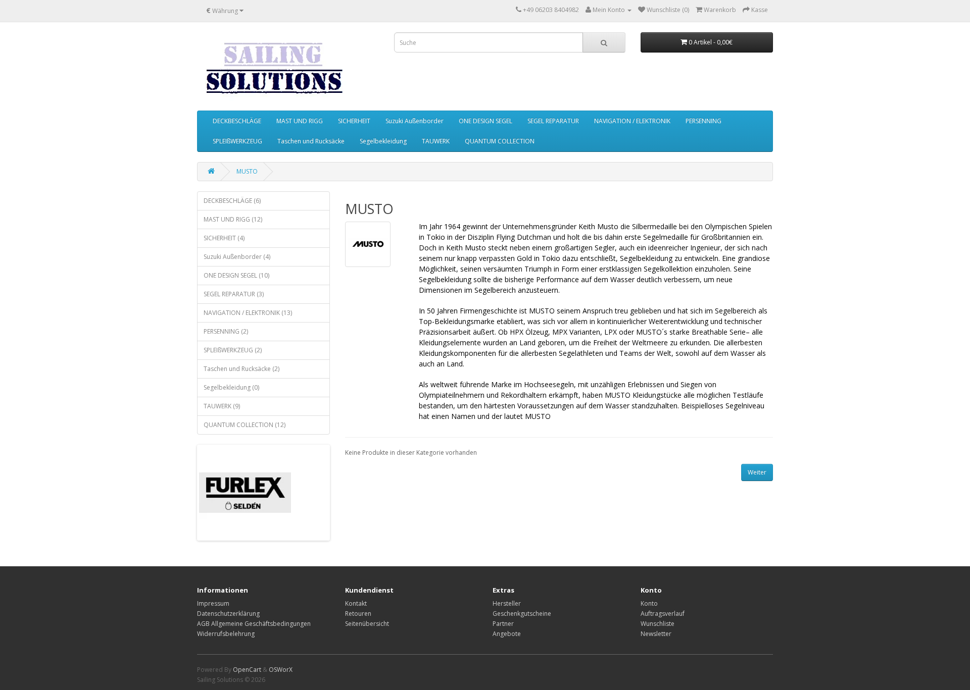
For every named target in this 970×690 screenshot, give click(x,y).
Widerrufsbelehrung (226, 633)
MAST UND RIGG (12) (233, 219)
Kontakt (356, 603)
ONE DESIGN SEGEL (485, 121)
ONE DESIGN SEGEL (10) (236, 275)
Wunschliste (657, 623)
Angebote (507, 633)
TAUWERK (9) (222, 406)
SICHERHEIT (354, 121)
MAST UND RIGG (299, 121)
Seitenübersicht (367, 623)
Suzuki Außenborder (414, 121)
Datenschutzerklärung (228, 613)
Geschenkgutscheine (522, 613)
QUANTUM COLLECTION (500, 141)
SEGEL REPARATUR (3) (234, 294)
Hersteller (507, 603)
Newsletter (656, 633)
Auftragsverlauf (663, 613)
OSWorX (281, 669)
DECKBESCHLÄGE (237, 121)
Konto (649, 603)
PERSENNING (703, 121)
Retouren (358, 613)
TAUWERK (436, 141)
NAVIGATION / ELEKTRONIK (632, 121)
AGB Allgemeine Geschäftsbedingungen (254, 623)
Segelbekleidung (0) (231, 387)
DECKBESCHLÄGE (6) (232, 200)
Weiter (757, 472)
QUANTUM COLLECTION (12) (244, 424)
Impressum (213, 603)
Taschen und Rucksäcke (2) (241, 368)
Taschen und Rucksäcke (311, 141)
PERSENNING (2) (226, 331)
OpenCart (247, 669)
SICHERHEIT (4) (224, 238)
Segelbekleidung (383, 141)
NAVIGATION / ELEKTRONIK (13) (248, 312)
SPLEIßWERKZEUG (237, 141)
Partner (503, 623)
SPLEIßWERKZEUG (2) (233, 350)
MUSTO (247, 171)
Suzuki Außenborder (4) (237, 256)
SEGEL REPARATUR (553, 121)
